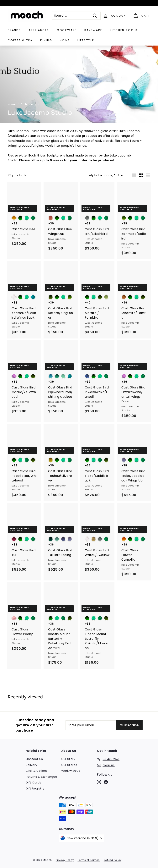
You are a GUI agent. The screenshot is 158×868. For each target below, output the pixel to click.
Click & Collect (36, 771)
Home (65, 40)
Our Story (68, 759)
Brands (14, 30)
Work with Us (70, 771)
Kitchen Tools (124, 30)
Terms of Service (88, 860)
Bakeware (93, 30)
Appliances (39, 30)
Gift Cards (33, 782)
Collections (28, 104)
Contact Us (34, 759)
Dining (46, 40)
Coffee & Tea (20, 40)
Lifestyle (85, 40)
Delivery (31, 765)
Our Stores (69, 765)
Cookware (67, 30)
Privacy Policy (65, 860)
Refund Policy (112, 860)
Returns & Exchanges (41, 777)
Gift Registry (35, 788)
